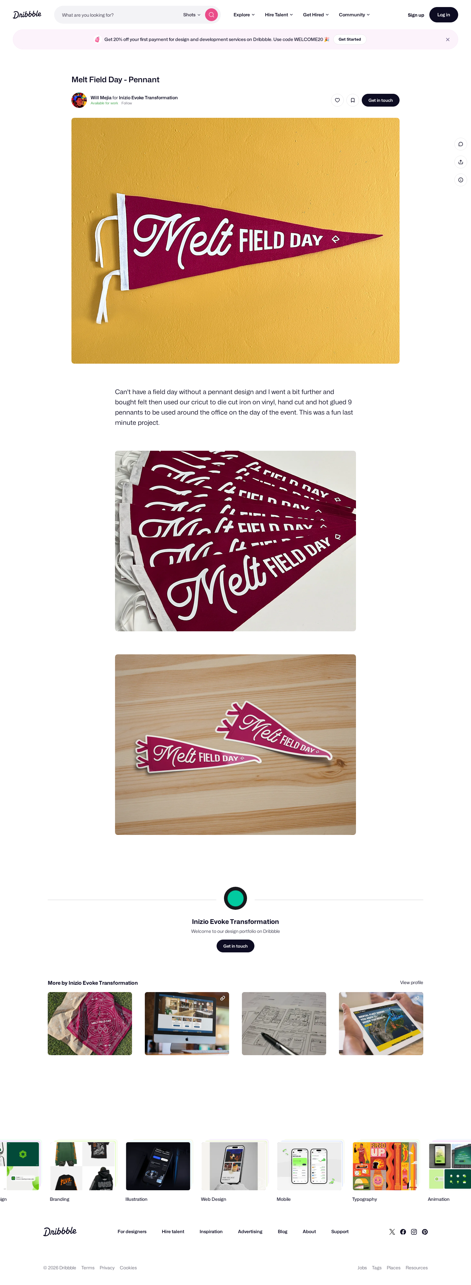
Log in (443, 14)
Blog (282, 1231)
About (309, 1231)
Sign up (416, 15)
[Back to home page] (27, 15)
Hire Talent (276, 14)
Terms (88, 1267)
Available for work (104, 103)
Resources (417, 1267)
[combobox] (116, 14)
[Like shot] (337, 100)
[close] (448, 39)
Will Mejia (101, 97)
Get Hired (313, 14)
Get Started (350, 39)
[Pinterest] (425, 1231)
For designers (132, 1231)
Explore (242, 14)
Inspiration (211, 1231)
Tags (377, 1267)
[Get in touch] (94, 1043)
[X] (392, 1231)
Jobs (362, 1267)
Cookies (128, 1267)
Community (352, 14)
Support (340, 1231)
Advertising (250, 1231)
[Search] (211, 14)
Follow (126, 103)
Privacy (107, 1267)
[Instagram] (414, 1231)
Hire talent (173, 1231)
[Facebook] (403, 1231)
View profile (411, 982)
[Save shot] (352, 100)
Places (394, 1267)
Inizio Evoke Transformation (148, 97)
